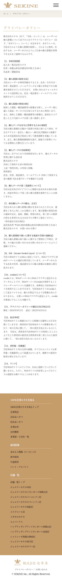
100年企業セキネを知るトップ (24, 407)
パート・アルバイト (19, 467)
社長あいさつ (16, 422)
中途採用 (14, 462)
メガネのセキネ (17, 517)
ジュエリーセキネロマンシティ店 (25, 502)
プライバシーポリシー (24, 569)
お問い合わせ (41, 569)
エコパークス (16, 522)
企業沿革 (14, 427)
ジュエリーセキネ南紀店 (21, 507)
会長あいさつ (16, 417)
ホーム (6, 14)
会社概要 (14, 432)
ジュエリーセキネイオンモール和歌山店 (29, 492)
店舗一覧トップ (17, 482)
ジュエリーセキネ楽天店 (21, 542)
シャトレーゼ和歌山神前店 (22, 537)
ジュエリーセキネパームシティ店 (25, 497)
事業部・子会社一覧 (19, 437)
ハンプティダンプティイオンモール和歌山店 (30, 527)
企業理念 (14, 412)
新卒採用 (14, 457)
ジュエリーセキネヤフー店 (22, 547)
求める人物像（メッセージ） (23, 452)
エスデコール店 (17, 512)
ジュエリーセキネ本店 (20, 487)
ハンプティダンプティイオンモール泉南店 (29, 532)
